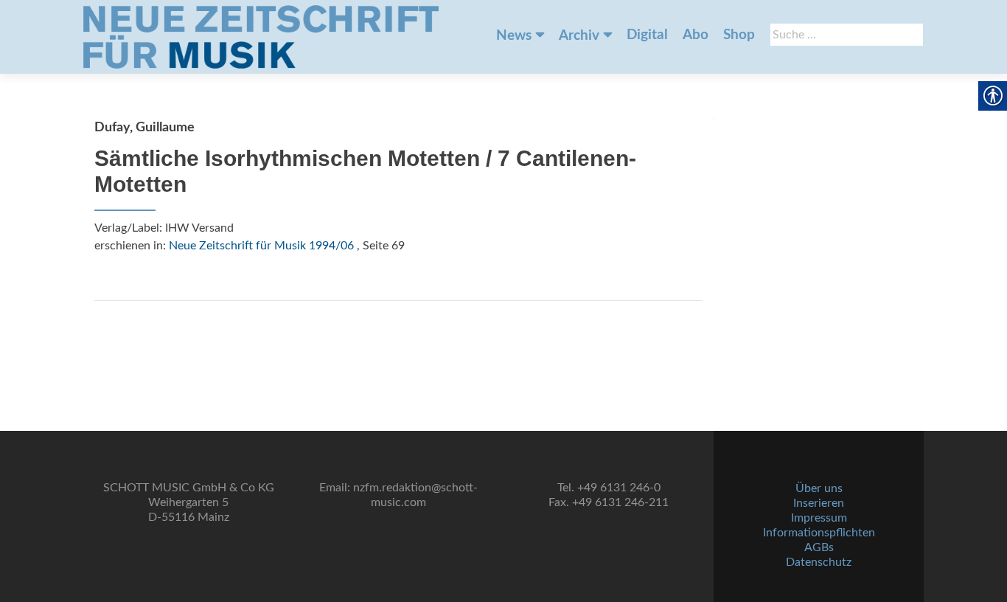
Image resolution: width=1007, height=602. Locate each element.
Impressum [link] (819, 518)
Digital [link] (647, 35)
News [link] (514, 36)
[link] (261, 37)
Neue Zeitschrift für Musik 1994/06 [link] (261, 246)
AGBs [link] (819, 547)
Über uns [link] (819, 488)
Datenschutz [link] (818, 562)
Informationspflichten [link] (819, 533)
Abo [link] (695, 35)
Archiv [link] (579, 36)
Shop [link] (739, 35)
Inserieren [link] (818, 503)
